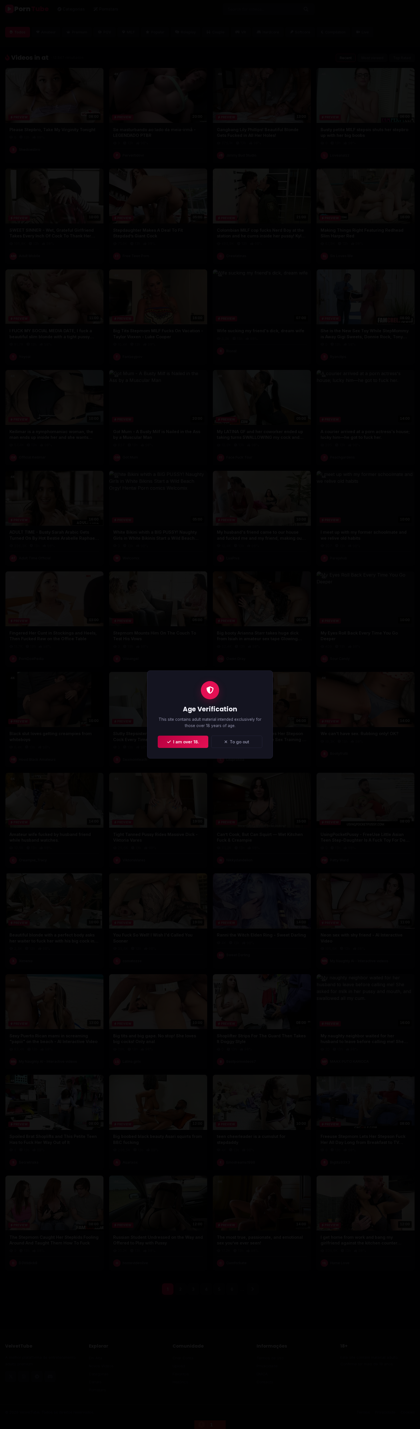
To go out (238, 741)
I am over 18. (185, 741)
